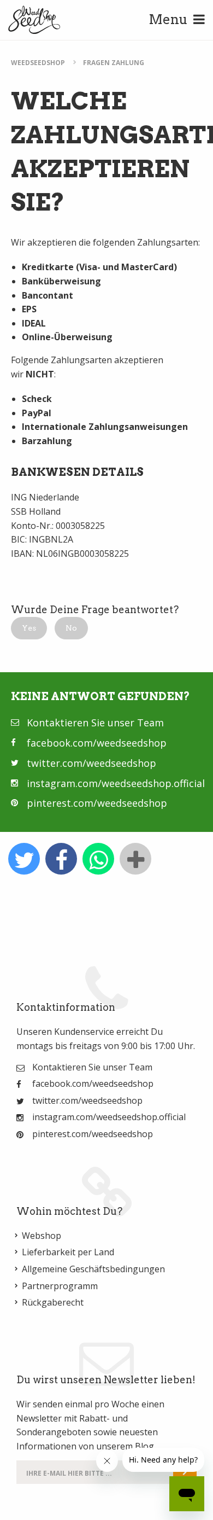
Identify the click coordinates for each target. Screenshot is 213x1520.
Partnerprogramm (60, 1286)
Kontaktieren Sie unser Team (95, 722)
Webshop (41, 1236)
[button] (29, 628)
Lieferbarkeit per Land (68, 1252)
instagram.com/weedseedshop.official (116, 783)
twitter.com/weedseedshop (91, 763)
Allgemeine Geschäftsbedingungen (93, 1269)
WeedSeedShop (38, 62)
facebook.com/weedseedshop (97, 742)
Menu (168, 19)
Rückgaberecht (53, 1302)
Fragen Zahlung (113, 62)
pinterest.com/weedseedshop (97, 802)
